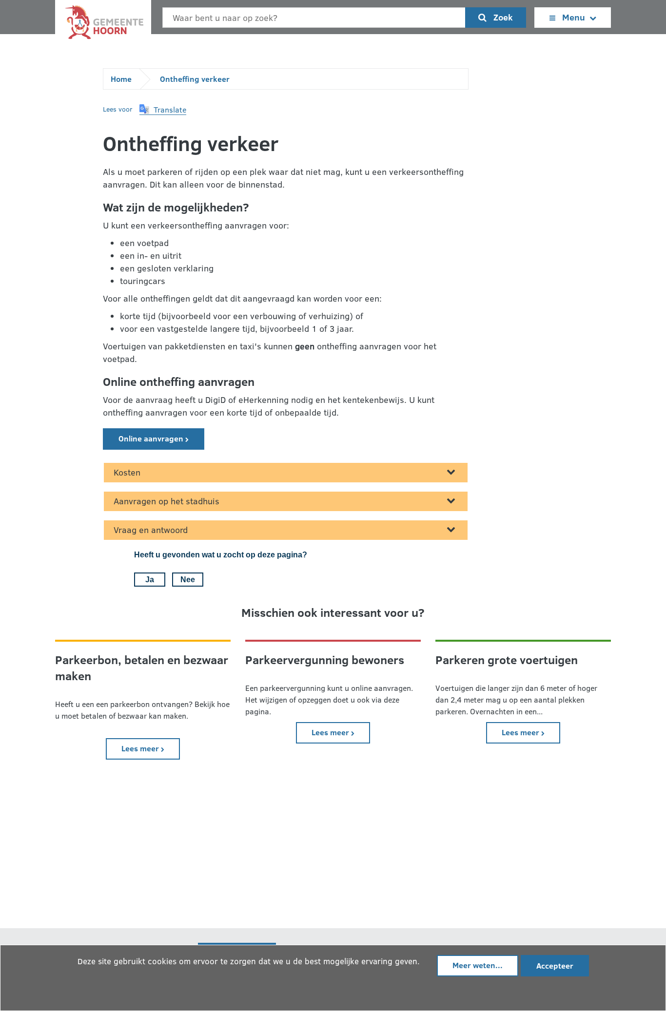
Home (121, 79)
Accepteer (554, 965)
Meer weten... (477, 965)
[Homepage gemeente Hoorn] (103, 24)
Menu (573, 17)
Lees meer (150, 748)
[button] (162, 109)
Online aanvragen (151, 438)
